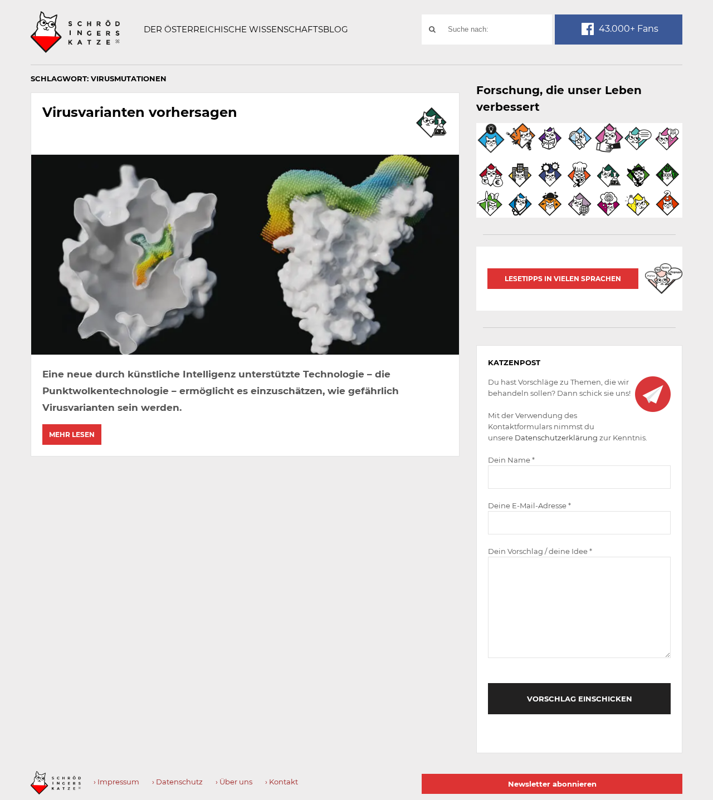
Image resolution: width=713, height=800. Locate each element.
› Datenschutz (177, 781)
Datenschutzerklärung (556, 437)
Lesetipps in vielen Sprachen (563, 278)
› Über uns (234, 781)
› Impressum (116, 781)
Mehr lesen (72, 434)
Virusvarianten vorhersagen (139, 112)
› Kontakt (281, 781)
